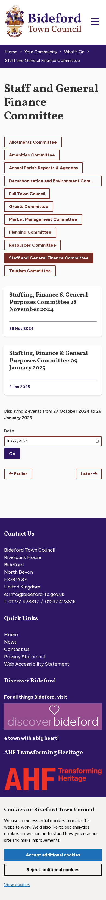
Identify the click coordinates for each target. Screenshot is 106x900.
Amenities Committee (32, 155)
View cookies (17, 884)
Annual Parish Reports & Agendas (43, 167)
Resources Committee (32, 245)
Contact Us (17, 649)
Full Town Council (27, 193)
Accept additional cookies (53, 854)
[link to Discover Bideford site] (53, 731)
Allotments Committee (33, 142)
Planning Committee (30, 232)
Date (9, 430)
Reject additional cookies (53, 869)
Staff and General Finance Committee (49, 258)
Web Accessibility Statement (36, 664)
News (10, 642)
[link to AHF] (53, 792)
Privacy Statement (25, 657)
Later (87, 473)
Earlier (20, 473)
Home (11, 635)
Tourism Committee (30, 270)
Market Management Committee (43, 219)
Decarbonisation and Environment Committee (55, 180)
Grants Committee (28, 206)
